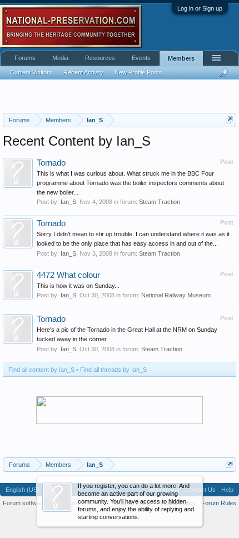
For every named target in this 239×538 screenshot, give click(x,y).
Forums (25, 57)
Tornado (51, 162)
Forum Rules (218, 503)
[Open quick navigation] (229, 119)
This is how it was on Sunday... (78, 285)
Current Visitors (31, 72)
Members (181, 58)
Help (227, 489)
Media (60, 57)
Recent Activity (83, 72)
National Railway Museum (176, 295)
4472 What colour (68, 275)
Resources (100, 57)
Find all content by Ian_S (41, 369)
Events (141, 57)
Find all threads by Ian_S (113, 369)
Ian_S (68, 201)
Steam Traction (159, 201)
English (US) (22, 489)
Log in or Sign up (199, 8)
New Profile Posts (138, 72)
